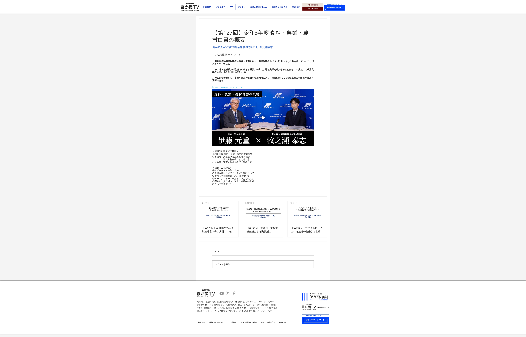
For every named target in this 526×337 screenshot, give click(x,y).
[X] (227, 293)
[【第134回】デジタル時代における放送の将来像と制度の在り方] (307, 212)
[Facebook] (233, 293)
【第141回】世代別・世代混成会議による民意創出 (262, 229)
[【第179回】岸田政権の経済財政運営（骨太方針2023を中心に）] (218, 212)
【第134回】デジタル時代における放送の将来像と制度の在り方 (307, 229)
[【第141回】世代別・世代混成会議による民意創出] (263, 212)
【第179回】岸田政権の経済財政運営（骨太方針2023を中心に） (218, 229)
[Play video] (263, 117)
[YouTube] (221, 293)
